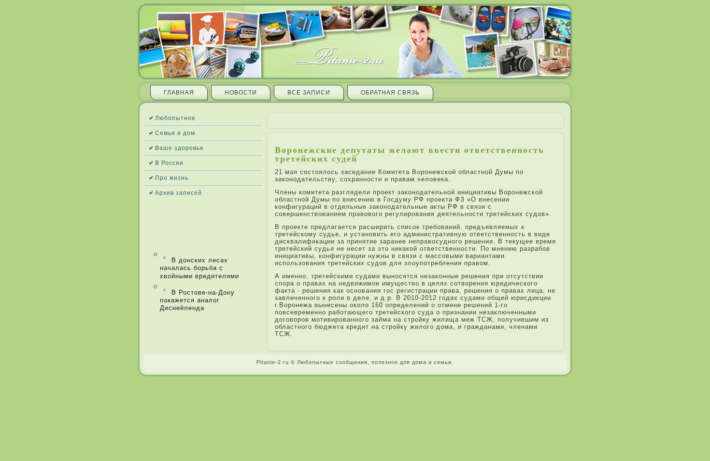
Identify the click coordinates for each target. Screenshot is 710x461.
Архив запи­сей (178, 193)
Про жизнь (171, 178)
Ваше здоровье (179, 148)
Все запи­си (308, 92)
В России (169, 163)
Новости (241, 92)
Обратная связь (390, 92)
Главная (179, 92)
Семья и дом (175, 133)
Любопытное (175, 118)
